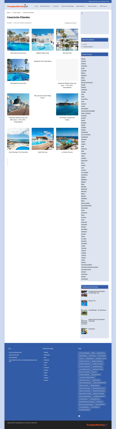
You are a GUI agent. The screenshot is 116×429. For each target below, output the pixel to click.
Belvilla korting (101, 353)
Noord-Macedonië (86, 205)
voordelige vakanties (99, 396)
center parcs (92, 355)
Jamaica (83, 153)
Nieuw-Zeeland (85, 203)
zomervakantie (95, 407)
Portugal (83, 217)
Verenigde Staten (86, 269)
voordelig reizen (83, 399)
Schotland (84, 224)
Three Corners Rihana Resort (87, 377)
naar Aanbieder (18, 56)
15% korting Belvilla (84, 353)
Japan (83, 156)
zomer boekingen (100, 404)
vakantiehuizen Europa (98, 388)
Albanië (83, 59)
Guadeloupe (84, 137)
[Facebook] (79, 416)
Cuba (82, 101)
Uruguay (83, 262)
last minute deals (97, 366)
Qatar (82, 220)
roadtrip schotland (97, 369)
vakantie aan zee (83, 385)
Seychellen (84, 229)
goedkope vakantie (84, 361)
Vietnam (83, 272)
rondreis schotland (84, 371)
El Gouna (81, 358)
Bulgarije (83, 87)
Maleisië (83, 182)
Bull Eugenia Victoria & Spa (18, 83)
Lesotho (83, 170)
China (82, 96)
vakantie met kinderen (99, 390)
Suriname (84, 241)
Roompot (94, 371)
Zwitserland (84, 279)
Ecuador (83, 118)
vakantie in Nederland (85, 390)
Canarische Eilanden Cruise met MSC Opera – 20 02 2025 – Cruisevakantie (18, 120)
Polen (82, 215)
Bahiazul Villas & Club (42, 53)
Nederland (84, 198)
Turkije (83, 260)
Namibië (83, 196)
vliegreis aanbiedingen (85, 396)
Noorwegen (84, 208)
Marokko (83, 186)
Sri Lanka (83, 238)
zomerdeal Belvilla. (84, 407)
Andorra (83, 63)
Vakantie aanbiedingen (67, 6)
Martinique (84, 189)
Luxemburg (84, 175)
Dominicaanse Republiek (88, 111)
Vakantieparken (80, 6)
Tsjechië (83, 255)
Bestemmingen (92, 6)
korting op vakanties (84, 366)
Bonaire (83, 80)
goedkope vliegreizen (85, 363)
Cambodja (84, 89)
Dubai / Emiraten (86, 113)
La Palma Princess (67, 152)
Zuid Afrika (84, 274)
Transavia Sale (96, 380)
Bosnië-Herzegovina (87, 82)
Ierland (83, 141)
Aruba (83, 68)
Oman (83, 210)
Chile (82, 94)
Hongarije (84, 139)
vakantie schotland (98, 393)
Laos (82, 167)
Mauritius (83, 191)
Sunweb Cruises (87, 46)
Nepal (82, 201)
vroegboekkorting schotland (86, 401)
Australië (83, 70)
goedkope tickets (101, 358)
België (83, 78)
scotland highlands (84, 374)
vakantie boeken (95, 385)
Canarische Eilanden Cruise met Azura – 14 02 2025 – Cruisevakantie (67, 85)
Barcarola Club (67, 53)
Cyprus (83, 106)
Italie (82, 151)
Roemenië (84, 222)
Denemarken (84, 108)
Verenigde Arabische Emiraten (89, 267)
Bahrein (83, 73)
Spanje (83, 236)
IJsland (83, 144)
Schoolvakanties (13, 357)
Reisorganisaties (45, 6)
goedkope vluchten (98, 363)
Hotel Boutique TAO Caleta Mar (18, 152)
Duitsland (83, 115)
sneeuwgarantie (95, 374)
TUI (84, 44)
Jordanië (83, 158)
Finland (83, 125)
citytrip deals (101, 355)
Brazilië (83, 85)
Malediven (84, 179)
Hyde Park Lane (42, 152)
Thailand (83, 253)
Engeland (83, 122)
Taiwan (83, 246)
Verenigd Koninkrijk (86, 264)
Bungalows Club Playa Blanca (42, 61)
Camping (55, 6)
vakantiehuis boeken (84, 388)
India (82, 146)
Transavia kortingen (84, 380)
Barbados (84, 75)
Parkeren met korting (14, 354)
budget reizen (83, 355)
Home (36, 6)
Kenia (82, 163)
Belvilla (93, 353)
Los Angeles (84, 172)
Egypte (83, 120)
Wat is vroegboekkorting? (15, 352)
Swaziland (84, 243)
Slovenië (83, 234)
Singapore (84, 231)
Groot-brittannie (85, 134)
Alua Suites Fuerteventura (18, 53)
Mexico (83, 193)
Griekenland (84, 132)
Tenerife (83, 250)
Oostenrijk (84, 212)
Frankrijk (83, 127)
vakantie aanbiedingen (99, 382)
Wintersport (103, 6)
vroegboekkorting (95, 399)
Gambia (83, 130)
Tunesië (83, 257)
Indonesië (84, 149)
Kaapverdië (84, 160)
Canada (83, 92)
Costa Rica (84, 99)
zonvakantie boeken (84, 409)
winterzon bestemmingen (86, 404)
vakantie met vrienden (85, 393)
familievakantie (90, 358)
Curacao (83, 104)
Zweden (83, 276)
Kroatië (83, 165)
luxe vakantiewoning (84, 369)
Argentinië (84, 66)
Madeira (83, 177)
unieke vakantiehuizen (85, 382)
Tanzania (83, 248)
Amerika (83, 61)
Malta (82, 184)
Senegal (83, 227)
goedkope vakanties (97, 361)
